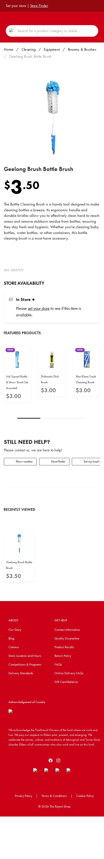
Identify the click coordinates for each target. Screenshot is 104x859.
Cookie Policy (85, 796)
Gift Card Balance (66, 682)
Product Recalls (64, 647)
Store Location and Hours (24, 655)
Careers (13, 647)
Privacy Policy (23, 796)
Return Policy (62, 655)
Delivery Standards (20, 673)
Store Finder (39, 5)
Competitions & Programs (24, 664)
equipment (52, 49)
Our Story (14, 629)
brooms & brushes (82, 49)
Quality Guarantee (66, 638)
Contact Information (67, 629)
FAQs (58, 664)
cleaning (29, 49)
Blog (11, 638)
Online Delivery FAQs (68, 673)
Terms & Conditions (54, 796)
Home (8, 49)
